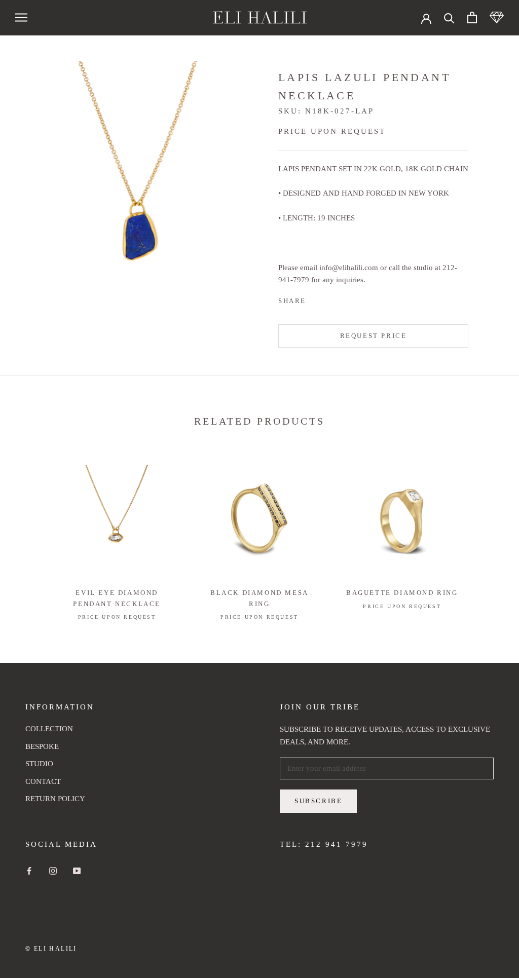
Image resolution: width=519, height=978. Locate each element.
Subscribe (318, 801)
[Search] (449, 17)
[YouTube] (77, 870)
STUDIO (39, 764)
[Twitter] (329, 298)
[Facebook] (316, 298)
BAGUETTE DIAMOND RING (402, 592)
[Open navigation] (21, 17)
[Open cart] (472, 17)
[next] (487, 532)
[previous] (31, 532)
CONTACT (43, 781)
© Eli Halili (51, 948)
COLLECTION (49, 729)
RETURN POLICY (55, 799)
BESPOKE (42, 746)
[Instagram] (53, 870)
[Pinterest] (342, 298)
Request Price (373, 336)
